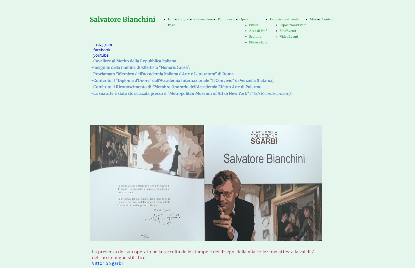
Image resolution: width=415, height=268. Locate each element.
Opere (244, 19)
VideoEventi (289, 36)
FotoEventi (288, 31)
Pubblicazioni (228, 19)
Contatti (328, 19)
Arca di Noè (258, 31)
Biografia (185, 19)
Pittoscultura (258, 42)
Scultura (255, 36)
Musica (315, 19)
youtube (101, 55)
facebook (101, 50)
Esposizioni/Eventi (284, 19)
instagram (102, 44)
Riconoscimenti (205, 19)
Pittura (254, 25)
